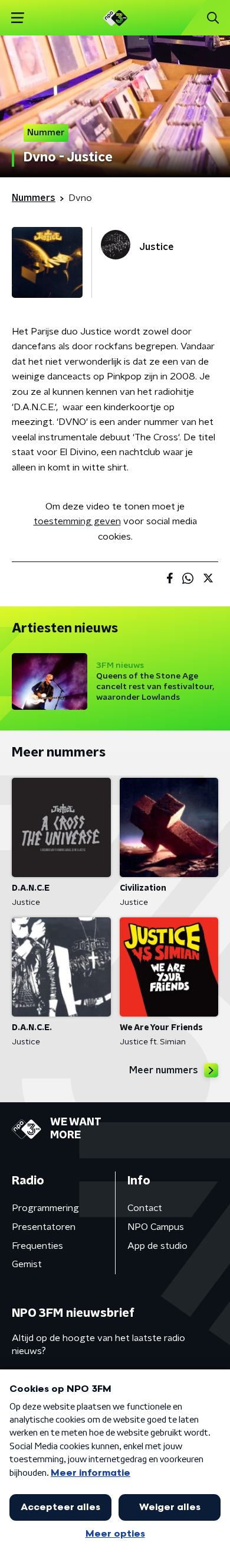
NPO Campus (155, 1227)
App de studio (157, 1246)
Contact (144, 1208)
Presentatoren (43, 1227)
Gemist (27, 1264)
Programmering (45, 1208)
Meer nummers (163, 1070)
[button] (17, 18)
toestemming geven (77, 521)
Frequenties (37, 1246)
